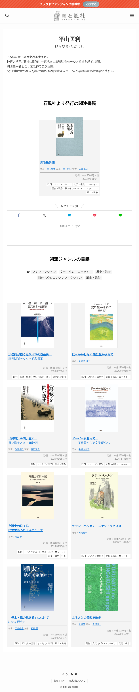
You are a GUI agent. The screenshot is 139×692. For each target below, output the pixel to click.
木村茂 (82, 624)
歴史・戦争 (103, 271)
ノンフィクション (44, 271)
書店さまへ (59, 680)
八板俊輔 (83, 169)
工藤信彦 (19, 628)
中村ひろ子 (84, 449)
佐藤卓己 (19, 449)
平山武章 (51, 169)
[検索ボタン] (7, 15)
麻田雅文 (35, 449)
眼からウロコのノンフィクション (60, 277)
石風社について (77, 680)
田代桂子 (83, 533)
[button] (19, 215)
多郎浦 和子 (84, 361)
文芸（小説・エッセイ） (76, 271)
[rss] (71, 674)
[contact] (76, 674)
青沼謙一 (96, 624)
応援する (91, 4)
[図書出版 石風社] (69, 15)
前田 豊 (18, 537)
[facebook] (63, 674)
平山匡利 (67, 169)
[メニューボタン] (132, 15)
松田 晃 (34, 628)
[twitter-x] (67, 674)
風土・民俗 (93, 277)
